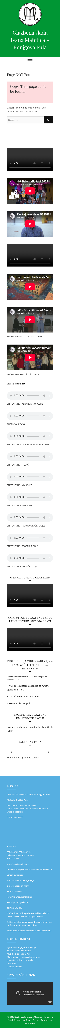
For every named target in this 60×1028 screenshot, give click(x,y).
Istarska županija (14, 966)
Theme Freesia (32, 1020)
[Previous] (11, 752)
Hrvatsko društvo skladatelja (20, 960)
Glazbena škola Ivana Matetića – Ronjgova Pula (30, 40)
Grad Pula (11, 963)
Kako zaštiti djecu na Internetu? (23, 696)
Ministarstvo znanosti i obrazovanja (23, 957)
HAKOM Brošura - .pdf (18, 703)
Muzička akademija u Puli (18, 953)
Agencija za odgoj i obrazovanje (21, 947)
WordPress (30, 1023)
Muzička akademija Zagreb (19, 950)
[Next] (48, 752)
